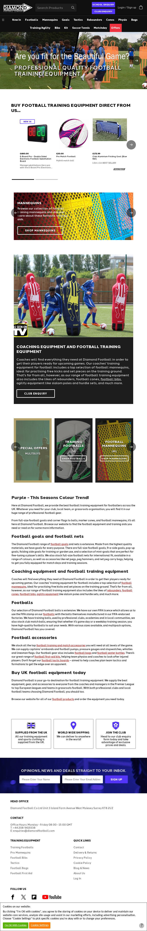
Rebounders (94, 19)
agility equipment (47, 594)
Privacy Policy (83, 857)
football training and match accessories (61, 645)
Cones (110, 19)
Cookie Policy (82, 862)
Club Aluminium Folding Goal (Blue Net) (110, 157)
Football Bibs (18, 857)
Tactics (78, 19)
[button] (10, 60)
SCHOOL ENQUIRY (103, 4)
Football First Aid (21, 873)
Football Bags (19, 868)
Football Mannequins (114, 444)
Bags (134, 19)
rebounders (114, 590)
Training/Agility (40, 27)
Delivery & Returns (85, 852)
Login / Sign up (127, 7)
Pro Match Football (66, 156)
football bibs (111, 379)
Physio (122, 19)
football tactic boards (55, 660)
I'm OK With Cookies (16, 925)
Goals (66, 19)
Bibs (57, 27)
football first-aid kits (47, 656)
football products (63, 699)
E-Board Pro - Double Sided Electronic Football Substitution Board (35, 158)
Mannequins (50, 19)
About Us (79, 873)
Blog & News (81, 868)
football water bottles (111, 652)
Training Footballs (73, 444)
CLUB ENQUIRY (103, 11)
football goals (59, 544)
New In (16, 19)
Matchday (100, 27)
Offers (115, 27)
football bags (83, 652)
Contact (79, 847)
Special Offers (32, 448)
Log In (77, 878)
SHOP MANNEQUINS (114, 458)
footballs (48, 614)
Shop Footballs (73, 458)
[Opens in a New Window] (12, 898)
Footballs (31, 19)
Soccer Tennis (81, 27)
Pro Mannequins (20, 852)
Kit (66, 27)
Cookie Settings (40, 925)
